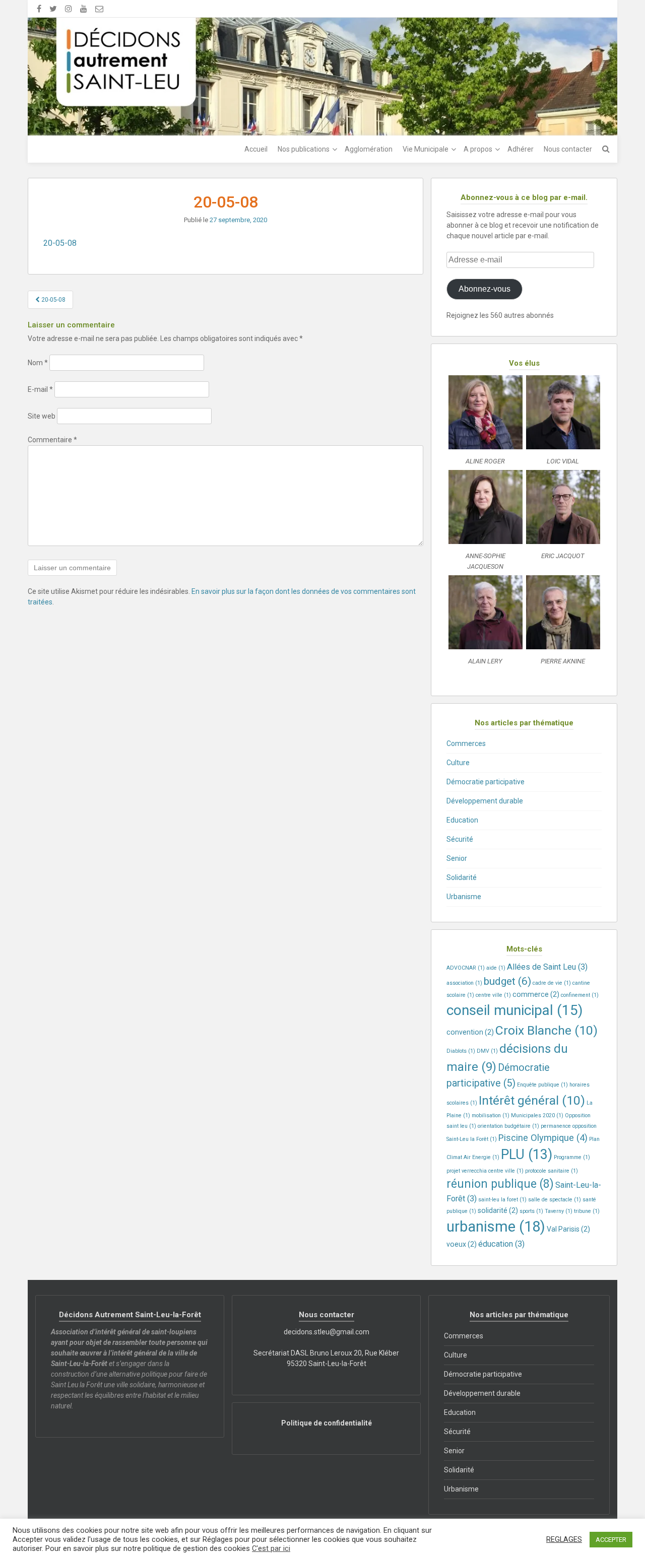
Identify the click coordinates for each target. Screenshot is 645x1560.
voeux (461, 1244)
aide (495, 968)
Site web (41, 416)
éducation (501, 1244)
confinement (580, 995)
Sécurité (459, 839)
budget (507, 981)
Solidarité (461, 877)
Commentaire (52, 440)
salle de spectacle (554, 1199)
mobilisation (490, 1115)
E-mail (40, 389)
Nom (38, 363)
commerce (535, 994)
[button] (485, 422)
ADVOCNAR (465, 968)
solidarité (498, 1210)
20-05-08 (60, 243)
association (464, 983)
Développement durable (484, 801)
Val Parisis (568, 1229)
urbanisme (495, 1226)
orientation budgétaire (508, 1126)
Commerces (466, 743)
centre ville (493, 995)
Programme (572, 1157)
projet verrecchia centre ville (485, 1171)
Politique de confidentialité (326, 1423)
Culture (458, 763)
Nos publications (304, 149)
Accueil (256, 149)
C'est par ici (271, 1548)
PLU (526, 1154)
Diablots (460, 1051)
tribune (587, 1211)
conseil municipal (514, 1010)
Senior (456, 858)
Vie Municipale (425, 149)
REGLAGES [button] (564, 1539)
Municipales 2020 (537, 1115)
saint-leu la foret (502, 1199)
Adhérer (520, 149)
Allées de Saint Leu (547, 967)
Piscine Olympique (543, 1137)
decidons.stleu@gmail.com (326, 1332)
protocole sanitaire (551, 1171)
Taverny (558, 1211)
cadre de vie (552, 983)
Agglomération (369, 149)
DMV (487, 1051)
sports (531, 1211)
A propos (478, 149)
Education (462, 820)
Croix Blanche (546, 1030)
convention (470, 1032)
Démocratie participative (485, 782)
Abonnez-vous (484, 289)
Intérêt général (532, 1100)
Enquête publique (542, 1084)
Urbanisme (463, 897)
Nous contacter (568, 149)
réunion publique (500, 1184)
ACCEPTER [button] (611, 1539)
